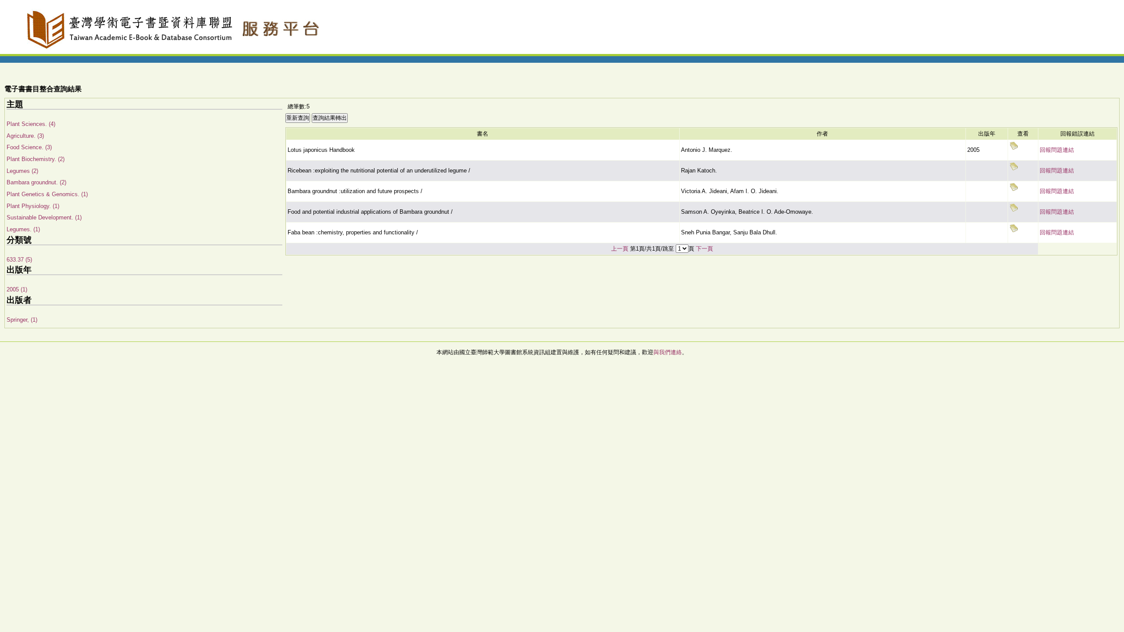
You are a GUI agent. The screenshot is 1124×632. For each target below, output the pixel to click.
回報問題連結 (1057, 150)
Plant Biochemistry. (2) (36, 159)
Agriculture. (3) (25, 136)
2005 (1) (17, 289)
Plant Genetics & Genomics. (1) (47, 194)
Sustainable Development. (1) (44, 217)
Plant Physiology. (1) (33, 206)
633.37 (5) (19, 259)
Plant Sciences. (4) (31, 124)
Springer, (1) (22, 319)
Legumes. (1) (23, 229)
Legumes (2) (22, 171)
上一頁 (619, 248)
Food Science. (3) (29, 147)
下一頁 (704, 248)
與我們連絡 (667, 352)
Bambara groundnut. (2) (36, 182)
